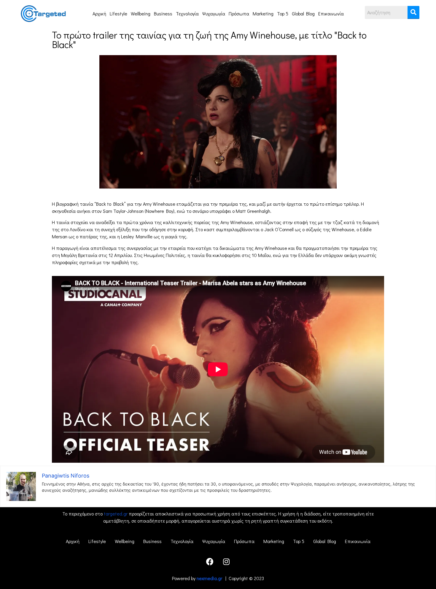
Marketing (263, 13)
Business (163, 13)
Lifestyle (118, 13)
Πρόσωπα (239, 13)
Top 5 (282, 13)
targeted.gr (116, 513)
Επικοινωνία (331, 13)
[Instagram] (226, 561)
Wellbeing (140, 13)
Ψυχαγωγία (213, 13)
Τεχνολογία (187, 13)
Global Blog (303, 13)
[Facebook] (210, 561)
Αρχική (99, 13)
